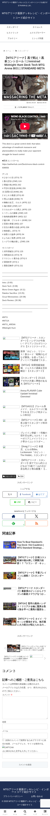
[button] (32, 502)
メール (5, 731)
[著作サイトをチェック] (13, 516)
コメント (7, 695)
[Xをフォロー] (36, 516)
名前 (4, 722)
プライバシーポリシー (13, 796)
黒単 (22, 476)
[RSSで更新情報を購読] (36, 523)
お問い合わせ (37, 796)
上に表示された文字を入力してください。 (20, 751)
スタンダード (10, 476)
